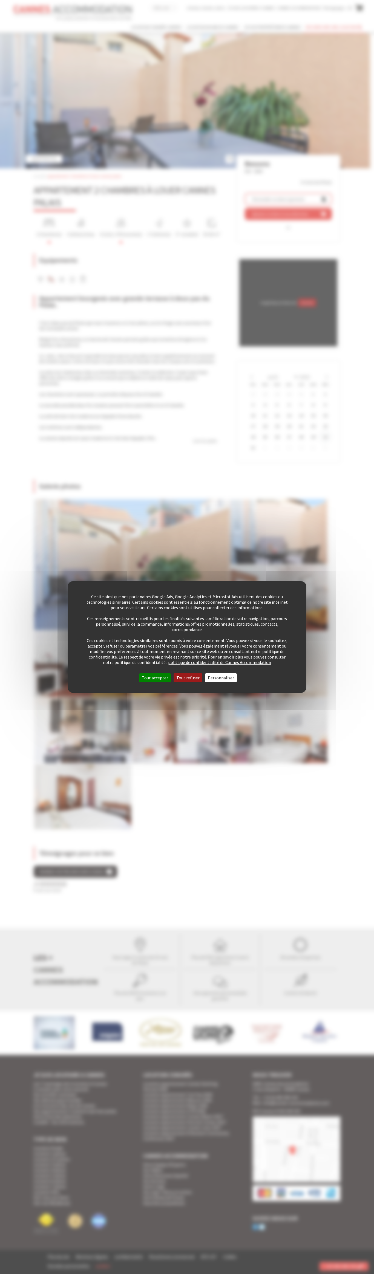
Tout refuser (188, 677)
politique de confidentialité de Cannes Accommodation (219, 662)
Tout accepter (155, 677)
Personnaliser (221, 677)
